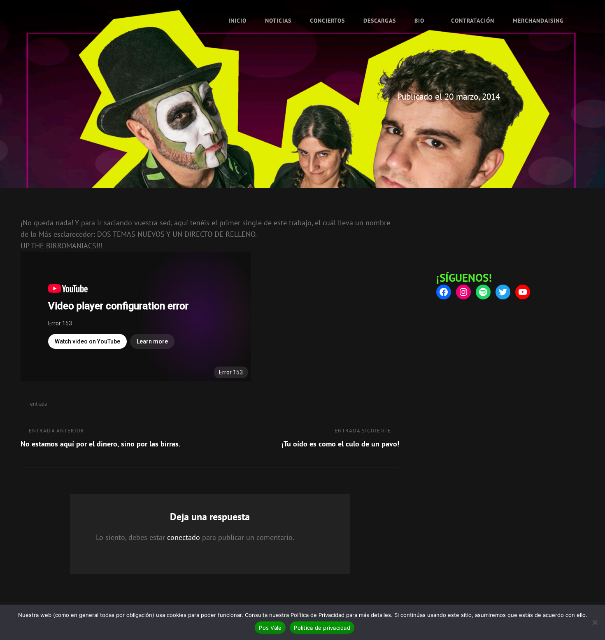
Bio (419, 20)
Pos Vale (270, 627)
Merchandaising (538, 20)
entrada (38, 403)
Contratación (472, 20)
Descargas (379, 20)
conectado (183, 537)
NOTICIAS (278, 20)
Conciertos (327, 20)
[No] (595, 622)
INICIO (237, 20)
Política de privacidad (322, 627)
